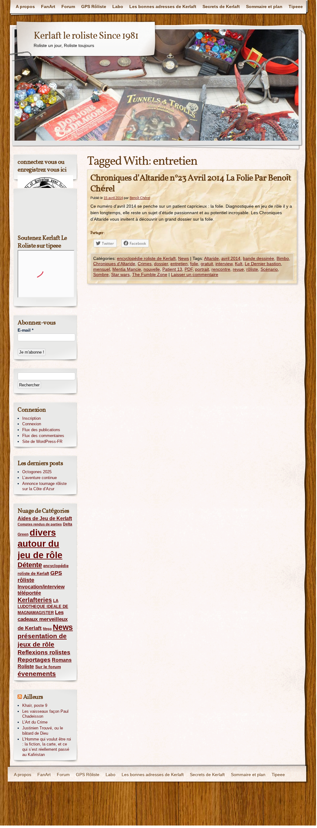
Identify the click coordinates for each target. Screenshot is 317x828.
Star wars (120, 274)
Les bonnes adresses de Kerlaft (162, 6)
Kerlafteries (35, 600)
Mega (47, 629)
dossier (161, 263)
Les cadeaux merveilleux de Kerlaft (43, 620)
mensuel (101, 269)
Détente (30, 565)
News (183, 258)
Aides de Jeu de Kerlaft (45, 518)
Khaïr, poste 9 (34, 705)
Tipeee (296, 6)
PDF (189, 269)
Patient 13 (172, 269)
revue (238, 269)
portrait (202, 269)
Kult (238, 263)
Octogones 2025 (37, 471)
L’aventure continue (39, 477)
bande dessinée (258, 258)
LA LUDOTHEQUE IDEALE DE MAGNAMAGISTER (43, 606)
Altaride (211, 258)
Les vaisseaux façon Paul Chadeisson (45, 714)
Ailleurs (33, 697)
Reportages (34, 659)
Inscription (31, 418)
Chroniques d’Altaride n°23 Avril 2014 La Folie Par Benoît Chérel (190, 183)
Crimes (145, 263)
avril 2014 (230, 258)
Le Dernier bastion (263, 263)
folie (194, 263)
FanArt (48, 6)
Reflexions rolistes (44, 652)
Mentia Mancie (126, 269)
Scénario (269, 269)
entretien (179, 263)
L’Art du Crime (35, 722)
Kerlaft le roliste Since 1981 (86, 36)
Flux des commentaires (43, 435)
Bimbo (283, 258)
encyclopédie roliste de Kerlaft (146, 258)
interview (223, 263)
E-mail (25, 330)
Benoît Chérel (140, 198)
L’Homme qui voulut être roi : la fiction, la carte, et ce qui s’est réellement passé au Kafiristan (46, 747)
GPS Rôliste (93, 6)
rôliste (252, 269)
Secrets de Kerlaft (221, 6)
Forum (68, 6)
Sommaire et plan (264, 6)
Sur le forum (48, 666)
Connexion (31, 424)
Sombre (101, 274)
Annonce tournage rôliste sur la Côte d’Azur (44, 486)
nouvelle (152, 269)
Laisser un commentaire (194, 274)
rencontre (220, 269)
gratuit (207, 263)
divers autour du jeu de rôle (40, 543)
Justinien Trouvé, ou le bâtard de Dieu (42, 731)
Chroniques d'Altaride (114, 263)
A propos (25, 6)
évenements (37, 673)
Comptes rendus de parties (40, 524)
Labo (117, 6)
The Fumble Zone (149, 274)
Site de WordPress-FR (42, 441)
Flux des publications (41, 429)
